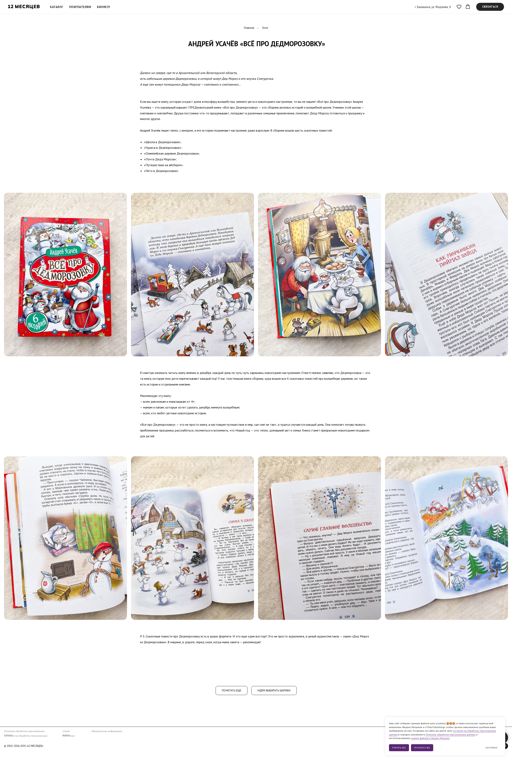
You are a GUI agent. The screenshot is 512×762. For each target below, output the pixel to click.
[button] (459, 6)
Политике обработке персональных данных (450, 734)
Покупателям (80, 7)
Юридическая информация (107, 731)
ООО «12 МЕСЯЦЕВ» (31, 746)
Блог (265, 28)
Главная (249, 28)
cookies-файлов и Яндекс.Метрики (430, 738)
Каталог (56, 7)
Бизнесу (103, 7)
